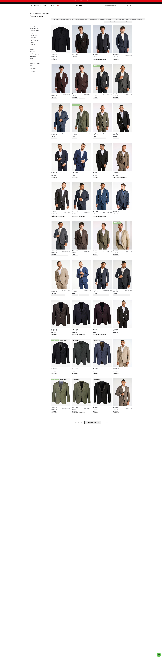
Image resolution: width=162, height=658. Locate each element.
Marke (131, 2)
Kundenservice (125, 2)
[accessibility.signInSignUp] (127, 5)
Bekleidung (36, 5)
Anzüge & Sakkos (41, 13)
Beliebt (44, 5)
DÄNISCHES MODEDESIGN (35, 2)
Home (31, 13)
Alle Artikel (35, 13)
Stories (52, 5)
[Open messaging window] (159, 655)
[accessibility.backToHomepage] (80, 6)
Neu (31, 5)
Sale (58, 5)
